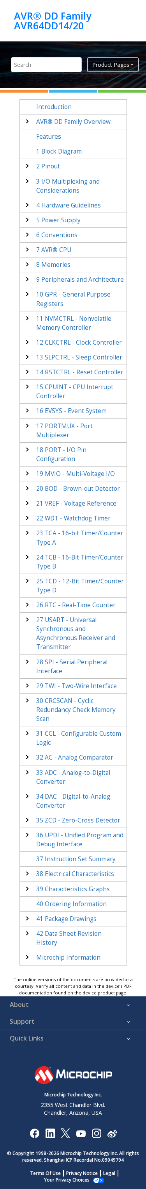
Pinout (48, 166)
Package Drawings (66, 919)
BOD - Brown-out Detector (78, 489)
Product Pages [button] (110, 64)
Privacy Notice (82, 1173)
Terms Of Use (45, 1173)
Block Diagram (59, 151)
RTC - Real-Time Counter (76, 605)
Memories (53, 265)
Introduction (54, 107)
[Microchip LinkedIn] (50, 1133)
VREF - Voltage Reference (76, 503)
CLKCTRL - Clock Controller (79, 342)
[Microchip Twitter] (65, 1133)
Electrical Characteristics (75, 874)
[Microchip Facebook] (34, 1133)
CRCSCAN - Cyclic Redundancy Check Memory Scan (76, 710)
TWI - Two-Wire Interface (76, 686)
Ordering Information (71, 904)
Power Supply (58, 220)
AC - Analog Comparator (74, 757)
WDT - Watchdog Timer (73, 518)
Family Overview (73, 122)
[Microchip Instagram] (96, 1133)
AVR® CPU (53, 250)
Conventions (56, 235)
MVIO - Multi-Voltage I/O (75, 474)
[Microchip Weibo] (112, 1133)
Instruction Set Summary (76, 859)
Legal (109, 1173)
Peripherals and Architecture (80, 279)
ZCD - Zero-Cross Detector (78, 820)
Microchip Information (68, 957)
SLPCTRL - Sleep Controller (79, 357)
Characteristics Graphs (73, 889)
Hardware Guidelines (68, 205)
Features (48, 136)
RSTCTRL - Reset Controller (79, 372)
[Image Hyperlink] (81, 1133)
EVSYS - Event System (71, 411)
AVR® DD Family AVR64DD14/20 (52, 20)
